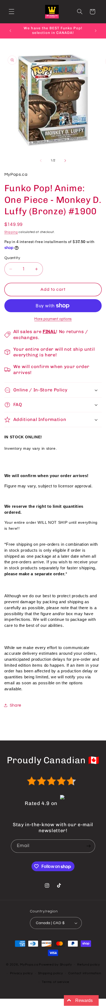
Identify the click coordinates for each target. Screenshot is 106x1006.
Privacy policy (21, 973)
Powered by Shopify (55, 964)
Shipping (11, 232)
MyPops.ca (29, 964)
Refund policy (88, 964)
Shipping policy (50, 973)
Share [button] (15, 705)
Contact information (84, 973)
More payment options (53, 319)
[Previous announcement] (10, 31)
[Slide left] (41, 161)
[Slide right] (65, 161)
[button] (11, 11)
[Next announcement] (96, 31)
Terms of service (55, 982)
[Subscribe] (88, 846)
